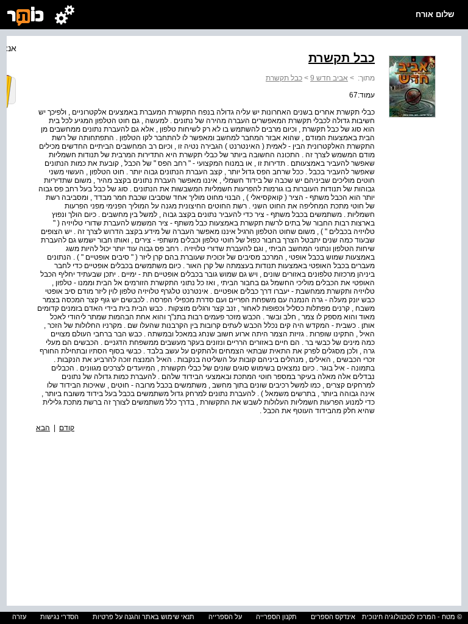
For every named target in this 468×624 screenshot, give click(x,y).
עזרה (19, 616)
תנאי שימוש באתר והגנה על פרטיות (143, 616)
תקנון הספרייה (276, 616)
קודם (66, 428)
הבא (43, 428)
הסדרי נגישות (59, 616)
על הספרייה (225, 616)
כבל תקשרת (284, 78)
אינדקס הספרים (333, 616)
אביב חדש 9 (329, 78)
